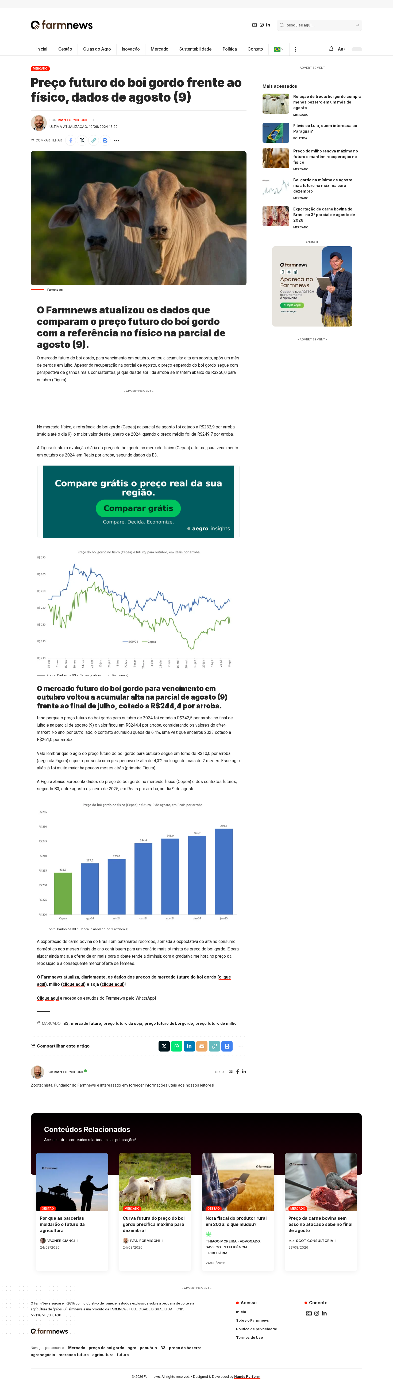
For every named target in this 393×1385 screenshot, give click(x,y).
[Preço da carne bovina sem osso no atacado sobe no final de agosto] (321, 1182)
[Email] (201, 1046)
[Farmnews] (62, 25)
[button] (295, 49)
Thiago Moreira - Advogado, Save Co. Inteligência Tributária (233, 1247)
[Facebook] (238, 1072)
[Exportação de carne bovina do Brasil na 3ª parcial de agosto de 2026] (276, 216)
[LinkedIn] (268, 25)
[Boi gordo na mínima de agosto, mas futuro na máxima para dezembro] (276, 187)
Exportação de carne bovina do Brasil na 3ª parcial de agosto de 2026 (324, 214)
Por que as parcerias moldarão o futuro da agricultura (62, 1224)
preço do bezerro (185, 1347)
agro (132, 1347)
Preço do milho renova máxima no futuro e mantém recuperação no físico (325, 156)
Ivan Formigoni (72, 120)
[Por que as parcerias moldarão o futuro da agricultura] (72, 1182)
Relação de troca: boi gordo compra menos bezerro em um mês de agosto (327, 102)
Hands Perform (247, 1377)
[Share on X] (82, 140)
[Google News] (255, 25)
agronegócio (43, 1354)
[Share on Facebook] (70, 140)
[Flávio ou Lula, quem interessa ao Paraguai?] (276, 133)
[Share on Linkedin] (189, 1046)
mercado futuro (86, 1023)
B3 (65, 1023)
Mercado (40, 68)
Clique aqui (48, 998)
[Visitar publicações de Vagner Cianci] (43, 1241)
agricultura (103, 1354)
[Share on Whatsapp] (176, 1046)
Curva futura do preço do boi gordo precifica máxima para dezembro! (153, 1224)
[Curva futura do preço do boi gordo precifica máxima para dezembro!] (155, 1182)
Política (300, 138)
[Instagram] (262, 25)
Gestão (48, 1208)
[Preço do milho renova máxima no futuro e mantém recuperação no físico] (276, 158)
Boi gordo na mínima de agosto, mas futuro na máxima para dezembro (323, 185)
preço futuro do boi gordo (169, 1023)
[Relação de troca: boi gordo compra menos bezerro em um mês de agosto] (276, 104)
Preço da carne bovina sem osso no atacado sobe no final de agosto (320, 1224)
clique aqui (73, 984)
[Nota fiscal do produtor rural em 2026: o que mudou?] (238, 1182)
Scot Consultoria (314, 1240)
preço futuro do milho (216, 1023)
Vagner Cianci (61, 1240)
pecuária (148, 1347)
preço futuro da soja (122, 1023)
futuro (123, 1354)
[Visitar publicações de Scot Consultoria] (291, 1241)
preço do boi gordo (106, 1347)
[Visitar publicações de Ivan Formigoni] (39, 123)
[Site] (231, 1072)
